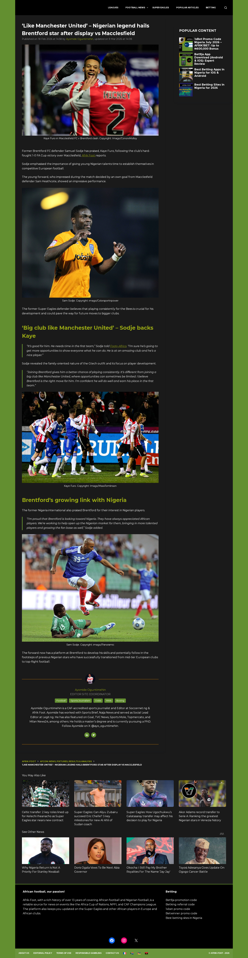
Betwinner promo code (181, 913)
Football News (135, 7)
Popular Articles (187, 7)
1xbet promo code (178, 909)
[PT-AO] (146, 953)
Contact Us (112, 953)
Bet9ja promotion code (181, 900)
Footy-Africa (118, 346)
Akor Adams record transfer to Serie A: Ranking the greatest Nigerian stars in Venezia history (200, 816)
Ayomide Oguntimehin (79, 38)
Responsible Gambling (89, 953)
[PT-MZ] (139, 953)
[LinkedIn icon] (86, 734)
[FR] (124, 953)
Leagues (113, 7)
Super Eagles (160, 7)
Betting (211, 7)
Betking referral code (180, 904)
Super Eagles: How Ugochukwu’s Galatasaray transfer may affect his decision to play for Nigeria (150, 816)
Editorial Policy (42, 953)
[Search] (225, 7)
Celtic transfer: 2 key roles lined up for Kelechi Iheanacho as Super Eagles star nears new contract (45, 816)
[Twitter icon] (93, 734)
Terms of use (63, 953)
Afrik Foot (89, 155)
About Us (24, 953)
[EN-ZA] (132, 953)
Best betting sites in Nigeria (184, 918)
